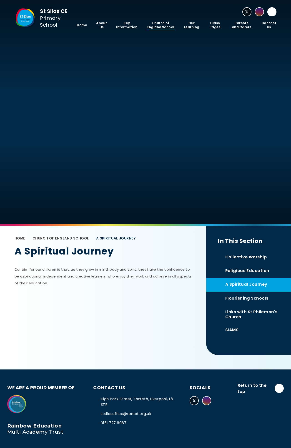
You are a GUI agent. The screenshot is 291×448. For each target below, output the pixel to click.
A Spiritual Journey (116, 238)
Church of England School (61, 238)
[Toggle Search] (271, 11)
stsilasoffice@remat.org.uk (126, 413)
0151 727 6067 (113, 422)
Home (20, 238)
